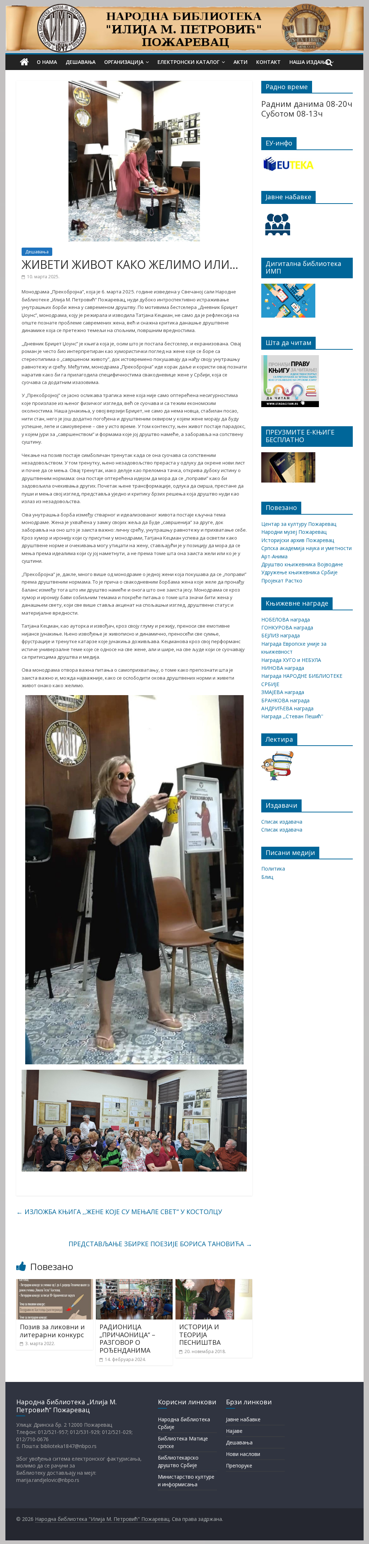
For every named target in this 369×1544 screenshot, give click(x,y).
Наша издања (308, 61)
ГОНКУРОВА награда (287, 627)
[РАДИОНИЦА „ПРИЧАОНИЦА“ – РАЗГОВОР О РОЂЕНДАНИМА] (134, 1283)
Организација (123, 61)
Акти (241, 61)
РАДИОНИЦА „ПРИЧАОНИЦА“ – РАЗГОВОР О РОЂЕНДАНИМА (127, 1338)
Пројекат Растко (281, 580)
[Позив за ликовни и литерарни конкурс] (54, 1283)
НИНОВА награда (282, 667)
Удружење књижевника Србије (299, 572)
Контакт (268, 61)
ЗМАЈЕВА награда (282, 692)
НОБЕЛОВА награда (285, 619)
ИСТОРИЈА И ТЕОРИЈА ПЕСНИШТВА (200, 1334)
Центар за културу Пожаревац (298, 523)
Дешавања (80, 61)
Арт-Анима (274, 556)
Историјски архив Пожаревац (297, 540)
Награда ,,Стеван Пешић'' (292, 716)
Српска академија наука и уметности (306, 548)
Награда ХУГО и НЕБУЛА (291, 660)
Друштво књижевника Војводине (302, 564)
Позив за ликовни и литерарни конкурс (52, 1330)
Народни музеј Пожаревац (293, 531)
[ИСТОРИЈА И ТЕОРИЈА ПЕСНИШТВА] (213, 1283)
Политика (273, 868)
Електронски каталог (188, 61)
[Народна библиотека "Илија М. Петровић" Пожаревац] (184, 8)
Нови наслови (243, 1454)
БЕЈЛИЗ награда (280, 635)
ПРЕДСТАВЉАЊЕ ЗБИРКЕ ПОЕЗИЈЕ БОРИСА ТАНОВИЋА (160, 1243)
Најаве (234, 1430)
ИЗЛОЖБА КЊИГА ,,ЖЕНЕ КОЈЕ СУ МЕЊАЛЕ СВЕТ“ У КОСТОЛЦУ (119, 1211)
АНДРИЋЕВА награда (287, 708)
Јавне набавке (243, 1419)
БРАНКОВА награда (285, 700)
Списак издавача (281, 821)
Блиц (267, 876)
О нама (47, 61)
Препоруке (239, 1465)
